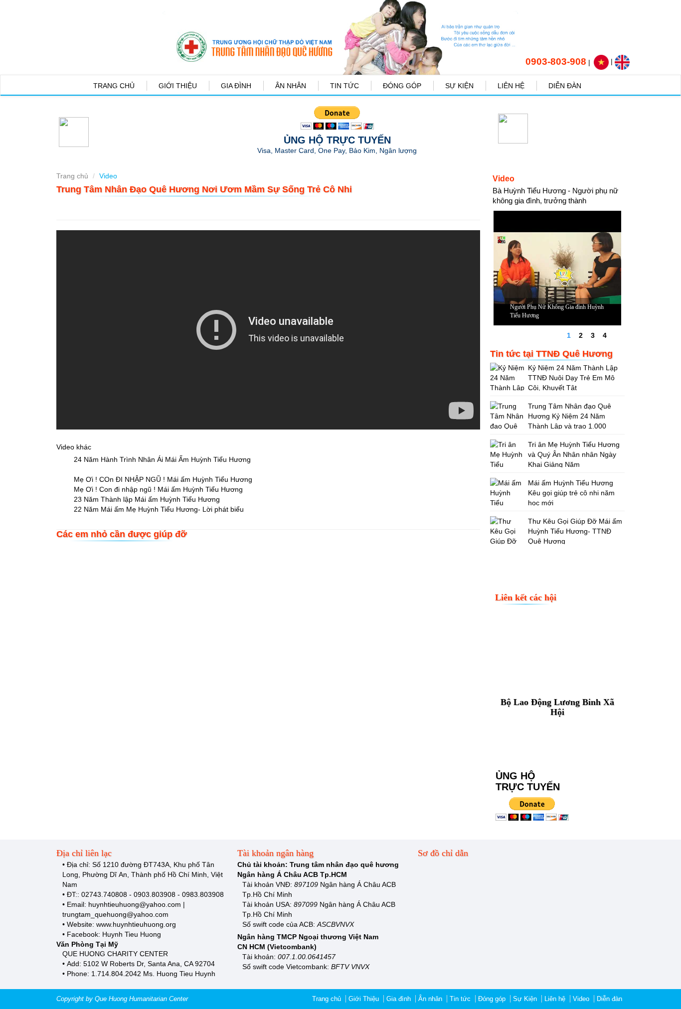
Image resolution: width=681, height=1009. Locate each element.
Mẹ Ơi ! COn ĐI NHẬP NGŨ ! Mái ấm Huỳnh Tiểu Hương (162, 479)
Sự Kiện (459, 86)
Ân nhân (290, 86)
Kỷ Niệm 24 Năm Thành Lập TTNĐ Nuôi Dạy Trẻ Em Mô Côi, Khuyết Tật (573, 378)
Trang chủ (114, 86)
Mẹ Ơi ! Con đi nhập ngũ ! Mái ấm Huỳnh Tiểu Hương (157, 489)
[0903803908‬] (519, 61)
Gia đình (236, 86)
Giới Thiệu (178, 86)
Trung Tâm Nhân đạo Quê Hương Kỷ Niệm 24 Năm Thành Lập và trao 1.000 (569, 416)
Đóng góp (402, 86)
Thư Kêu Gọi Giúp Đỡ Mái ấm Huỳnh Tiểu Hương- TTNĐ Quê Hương (575, 531)
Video (581, 999)
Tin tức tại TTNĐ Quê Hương (551, 354)
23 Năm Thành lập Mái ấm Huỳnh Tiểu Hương (146, 499)
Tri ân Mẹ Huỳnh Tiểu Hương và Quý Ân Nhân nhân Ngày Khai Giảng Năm (574, 454)
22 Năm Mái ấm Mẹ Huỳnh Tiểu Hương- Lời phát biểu (158, 509)
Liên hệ (511, 86)
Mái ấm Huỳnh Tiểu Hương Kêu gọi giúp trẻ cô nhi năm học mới (571, 493)
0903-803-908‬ (555, 61)
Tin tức (344, 86)
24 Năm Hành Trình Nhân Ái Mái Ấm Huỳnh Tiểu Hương (161, 459)
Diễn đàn (564, 86)
